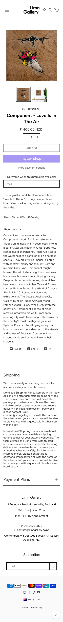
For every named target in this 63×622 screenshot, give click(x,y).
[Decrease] (25, 137)
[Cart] (57, 10)
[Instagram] (24, 592)
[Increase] (37, 137)
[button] (50, 10)
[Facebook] (29, 592)
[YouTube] (38, 592)
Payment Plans (16, 479)
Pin (50, 348)
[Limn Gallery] (31, 10)
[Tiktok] (33, 592)
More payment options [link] (31, 167)
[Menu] (7, 10)
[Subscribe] (56, 184)
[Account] (44, 10)
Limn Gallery (36, 607)
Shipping (11, 375)
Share (34, 348)
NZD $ (31, 599)
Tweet (17, 348)
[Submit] (53, 566)
